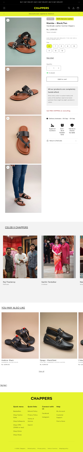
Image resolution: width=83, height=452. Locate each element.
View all (41, 371)
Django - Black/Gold (48, 360)
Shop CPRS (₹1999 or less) (18, 426)
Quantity (49, 64)
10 (74, 46)
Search (30, 425)
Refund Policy (32, 411)
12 (55, 51)
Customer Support (59, 416)
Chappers (22, 448)
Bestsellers (17, 411)
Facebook (45, 413)
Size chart (50, 58)
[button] (4, 8)
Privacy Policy (33, 415)
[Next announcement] (79, 2)
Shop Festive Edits (17, 416)
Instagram (45, 417)
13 (62, 51)
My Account (60, 411)
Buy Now (3, 385)
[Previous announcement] (4, 2)
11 (49, 51)
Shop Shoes (17, 435)
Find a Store (60, 421)
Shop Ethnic (17, 431)
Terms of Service (31, 420)
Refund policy (32, 448)
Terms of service (52, 448)
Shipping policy (63, 448)
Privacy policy (42, 448)
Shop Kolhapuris (19, 421)
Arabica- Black (8, 360)
